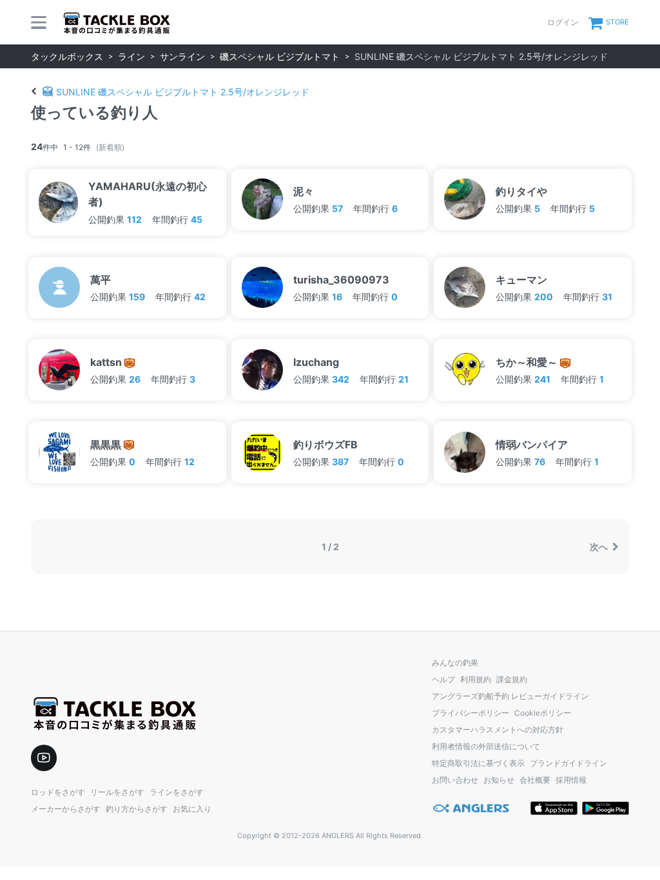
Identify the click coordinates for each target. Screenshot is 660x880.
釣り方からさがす (137, 809)
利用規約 (475, 679)
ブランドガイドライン (568, 763)
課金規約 (511, 679)
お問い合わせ (455, 780)
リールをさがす (117, 792)
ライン (131, 56)
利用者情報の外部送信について (486, 746)
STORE (617, 21)
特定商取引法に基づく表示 (478, 763)
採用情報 (571, 780)
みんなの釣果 (455, 662)
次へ (600, 546)
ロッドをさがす (58, 792)
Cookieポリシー (542, 713)
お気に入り (192, 809)
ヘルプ (443, 679)
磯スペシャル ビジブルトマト (280, 56)
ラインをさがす (177, 792)
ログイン (562, 22)
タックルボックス (67, 56)
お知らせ (498, 780)
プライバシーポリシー (470, 713)
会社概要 (534, 780)
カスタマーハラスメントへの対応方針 (497, 729)
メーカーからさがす (66, 809)
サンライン (182, 56)
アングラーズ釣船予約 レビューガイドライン (510, 696)
